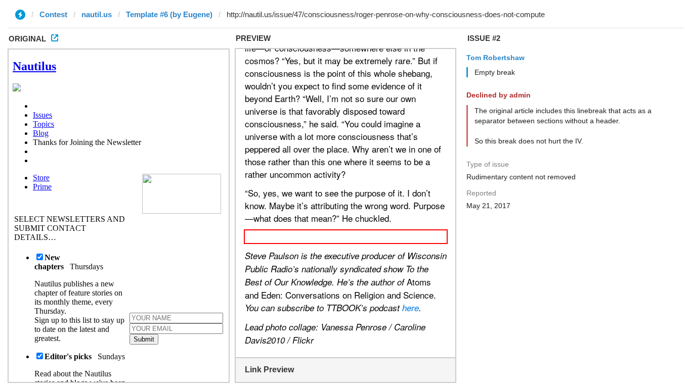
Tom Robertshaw (495, 58)
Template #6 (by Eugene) (169, 14)
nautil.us (96, 14)
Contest (53, 14)
